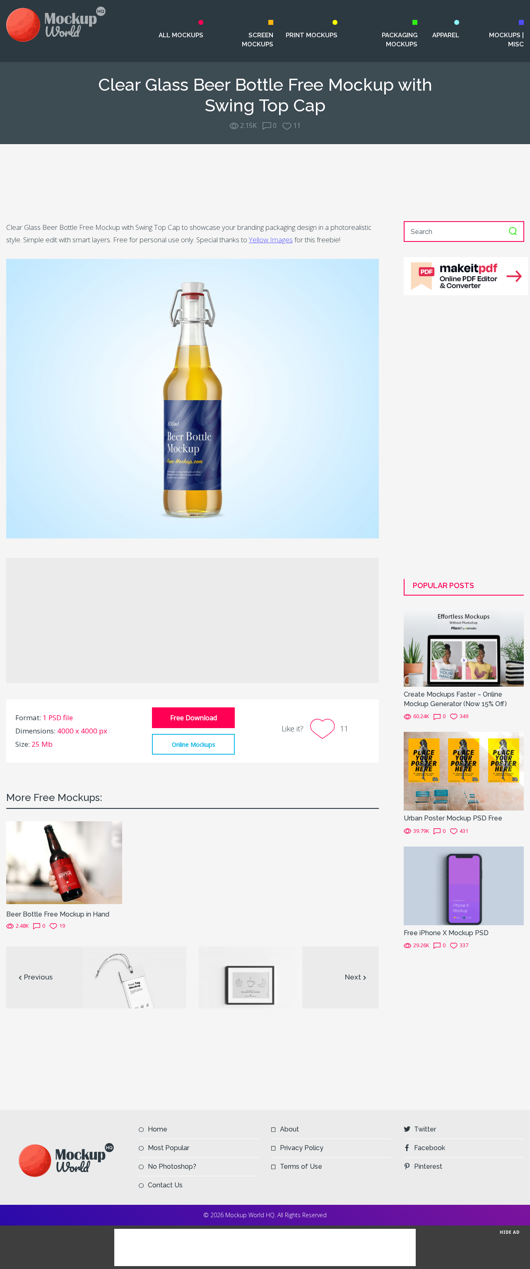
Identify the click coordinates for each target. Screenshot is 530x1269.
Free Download (193, 717)
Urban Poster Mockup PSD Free (453, 818)
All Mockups (181, 35)
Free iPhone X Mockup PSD (446, 933)
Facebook (429, 1148)
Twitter (425, 1129)
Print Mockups (311, 35)
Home (157, 1129)
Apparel (445, 35)
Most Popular (168, 1148)
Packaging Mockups (399, 39)
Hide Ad (510, 1232)
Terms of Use (301, 1166)
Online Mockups (193, 744)
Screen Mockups (257, 39)
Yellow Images (271, 239)
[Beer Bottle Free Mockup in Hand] (64, 861)
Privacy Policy (301, 1148)
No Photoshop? (172, 1166)
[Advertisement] (265, 182)
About (289, 1129)
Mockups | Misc (506, 39)
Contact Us (165, 1185)
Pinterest (428, 1166)
